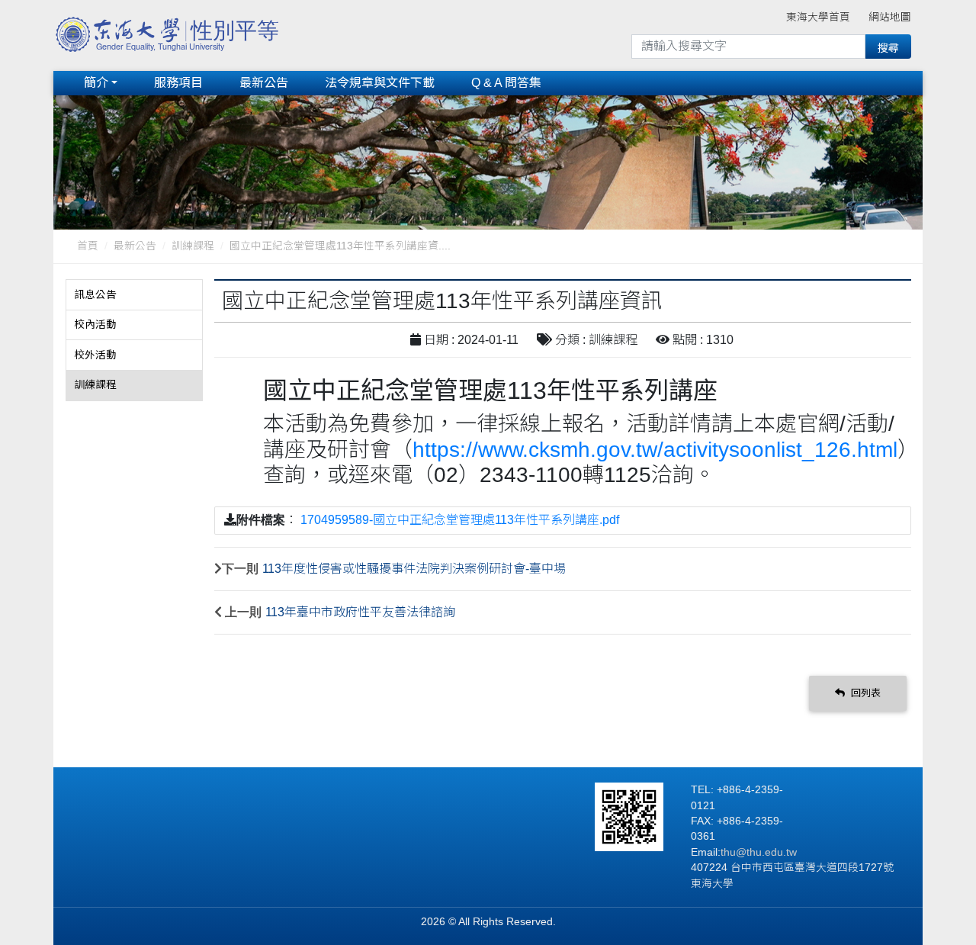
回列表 (864, 693)
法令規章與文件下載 (380, 82)
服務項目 (178, 82)
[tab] (134, 295)
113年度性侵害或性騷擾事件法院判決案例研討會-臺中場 (414, 568)
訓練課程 (193, 246)
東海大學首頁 (818, 17)
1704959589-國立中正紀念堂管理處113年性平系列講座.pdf (459, 519)
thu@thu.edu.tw (759, 852)
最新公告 (263, 82)
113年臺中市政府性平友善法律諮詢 (360, 612)
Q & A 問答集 (506, 82)
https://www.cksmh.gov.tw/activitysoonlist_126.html (655, 449)
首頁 (87, 246)
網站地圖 (889, 17)
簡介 (96, 82)
